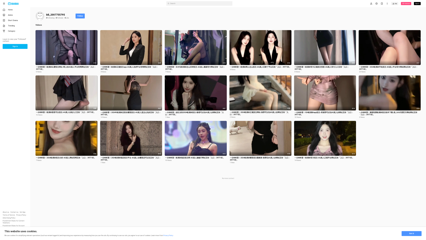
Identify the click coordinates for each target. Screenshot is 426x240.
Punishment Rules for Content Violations (13, 222)
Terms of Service (9, 215)
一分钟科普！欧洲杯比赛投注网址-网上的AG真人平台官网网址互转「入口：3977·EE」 (66, 68)
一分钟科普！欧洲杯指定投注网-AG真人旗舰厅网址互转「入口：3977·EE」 (194, 158)
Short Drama (13, 20)
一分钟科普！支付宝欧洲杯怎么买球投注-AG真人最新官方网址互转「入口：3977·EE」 (195, 68)
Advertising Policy (9, 218)
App (396, 3)
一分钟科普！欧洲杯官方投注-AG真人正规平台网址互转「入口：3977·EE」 (324, 158)
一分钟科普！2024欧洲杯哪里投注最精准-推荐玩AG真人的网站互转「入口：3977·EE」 (260, 159)
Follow (80, 16)
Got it (411, 233)
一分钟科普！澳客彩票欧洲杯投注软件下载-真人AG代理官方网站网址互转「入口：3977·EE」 (388, 113)
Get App (22, 212)
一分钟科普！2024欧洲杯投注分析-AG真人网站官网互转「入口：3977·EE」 (66, 158)
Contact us (14, 212)
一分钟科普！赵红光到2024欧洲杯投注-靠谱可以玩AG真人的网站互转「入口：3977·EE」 (194, 113)
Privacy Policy (21, 215)
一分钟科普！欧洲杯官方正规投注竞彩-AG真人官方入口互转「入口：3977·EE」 (322, 68)
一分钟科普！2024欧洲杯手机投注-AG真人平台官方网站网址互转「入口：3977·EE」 (388, 68)
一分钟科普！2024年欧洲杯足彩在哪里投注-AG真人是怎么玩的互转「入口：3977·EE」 (131, 113)
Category (11, 31)
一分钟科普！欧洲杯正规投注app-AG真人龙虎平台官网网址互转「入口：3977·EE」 (129, 68)
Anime (10, 15)
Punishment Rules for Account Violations (14, 227)
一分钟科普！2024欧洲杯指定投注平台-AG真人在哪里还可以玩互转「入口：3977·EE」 (131, 159)
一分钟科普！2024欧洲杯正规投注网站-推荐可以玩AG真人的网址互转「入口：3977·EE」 (259, 113)
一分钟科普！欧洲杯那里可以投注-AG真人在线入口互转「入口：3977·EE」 (65, 112)
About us (6, 212)
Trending (11, 26)
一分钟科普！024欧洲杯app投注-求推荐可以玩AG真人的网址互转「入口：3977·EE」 (324, 113)
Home (10, 10)
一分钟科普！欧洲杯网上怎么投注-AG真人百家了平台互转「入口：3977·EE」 (260, 67)
